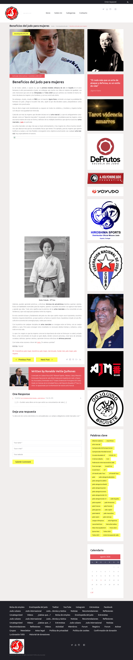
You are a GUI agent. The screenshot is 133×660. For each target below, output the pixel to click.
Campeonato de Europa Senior (102, 448)
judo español (96, 502)
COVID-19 (112, 455)
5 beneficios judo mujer (23, 351)
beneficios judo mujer (39, 351)
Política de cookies (81, 630)
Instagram (80, 607)
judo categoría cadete (99, 481)
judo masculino (109, 513)
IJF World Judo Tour (98, 473)
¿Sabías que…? (44, 615)
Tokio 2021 (95, 535)
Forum (85, 626)
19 (100, 580)
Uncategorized (16, 615)
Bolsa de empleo (17, 607)
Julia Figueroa (112, 520)
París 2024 (113, 528)
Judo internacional (33, 611)
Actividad (60, 626)
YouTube (67, 607)
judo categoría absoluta (106, 477)
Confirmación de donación (105, 630)
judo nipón (95, 517)
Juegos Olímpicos (98, 520)
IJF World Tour (114, 473)
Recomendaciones (90, 611)
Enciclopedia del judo (62, 26)
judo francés (108, 506)
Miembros (72, 626)
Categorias (70, 13)
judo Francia (96, 506)
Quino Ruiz (95, 531)
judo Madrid (96, 513)
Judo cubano (15, 611)
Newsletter (26, 630)
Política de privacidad (58, 630)
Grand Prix (108, 466)
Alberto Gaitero (97, 441)
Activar (118, 626)
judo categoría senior (99, 491)
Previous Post (24, 359)
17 (92, 580)
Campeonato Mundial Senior (101, 451)
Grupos (13, 630)
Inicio (48, 13)
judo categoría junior (99, 488)
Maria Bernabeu (111, 524)
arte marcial (96, 444)
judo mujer (69, 351)
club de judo (52, 351)
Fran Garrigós (96, 466)
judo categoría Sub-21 (99, 499)
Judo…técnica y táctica (56, 611)
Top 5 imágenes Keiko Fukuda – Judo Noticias (32, 398)
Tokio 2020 (107, 531)
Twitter (55, 607)
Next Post (45, 359)
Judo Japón (108, 510)
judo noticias (107, 517)
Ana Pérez (110, 441)
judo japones (96, 510)
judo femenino (109, 502)
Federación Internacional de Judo (103, 462)
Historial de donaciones (39, 634)
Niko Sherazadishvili (99, 528)
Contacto (83, 13)
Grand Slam (96, 470)
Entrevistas (94, 607)
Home (52, 26)
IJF (105, 470)
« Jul (91, 592)
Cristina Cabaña (97, 459)
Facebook (108, 607)
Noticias (74, 611)
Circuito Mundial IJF (98, 455)
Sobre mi (58, 13)
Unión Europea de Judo (111, 535)
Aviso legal (40, 630)
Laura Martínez (97, 524)
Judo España (114, 499)
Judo (38, 342)
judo (93, 477)
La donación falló (17, 634)
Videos (30, 615)
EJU (108, 459)
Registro (96, 626)
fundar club (61, 351)
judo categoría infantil (99, 484)
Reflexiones (108, 611)
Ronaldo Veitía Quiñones (20, 76)
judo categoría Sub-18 (99, 495)
